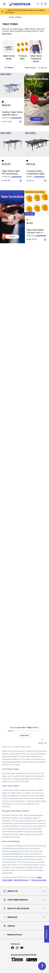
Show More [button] (7, 34)
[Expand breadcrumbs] (4, 17)
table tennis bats (21, 880)
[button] (42, 966)
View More (24, 735)
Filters (10, 67)
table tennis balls (39, 880)
